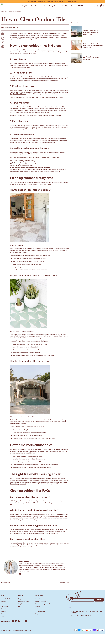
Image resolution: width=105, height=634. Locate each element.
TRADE (80, 6)
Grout (45, 152)
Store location (5, 606)
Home (2, 11)
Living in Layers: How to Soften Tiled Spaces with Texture (93, 56)
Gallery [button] (73, 6)
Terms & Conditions (18, 630)
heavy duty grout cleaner (39, 169)
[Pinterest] (16, 621)
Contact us (4, 609)
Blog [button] (66, 6)
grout (32, 152)
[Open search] (103, 6)
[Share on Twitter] (2, 42)
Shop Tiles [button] (25, 6)
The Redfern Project (40, 611)
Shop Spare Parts (22, 604)
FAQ (19, 606)
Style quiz (37, 599)
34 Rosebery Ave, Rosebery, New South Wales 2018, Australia (87, 612)
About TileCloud (5, 599)
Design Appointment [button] (56, 6)
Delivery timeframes (23, 601)
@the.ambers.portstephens (19, 417)
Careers (3, 614)
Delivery (3, 611)
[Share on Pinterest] (2, 38)
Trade (2, 616)
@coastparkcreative (16, 331)
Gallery (37, 609)
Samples (37, 606)
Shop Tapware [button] (36, 6)
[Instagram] (19, 621)
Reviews (3, 601)
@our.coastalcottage (16, 245)
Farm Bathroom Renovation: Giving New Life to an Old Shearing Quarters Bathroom (93, 43)
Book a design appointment (42, 604)
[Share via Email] (2, 46)
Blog (6, 11)
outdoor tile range (55, 482)
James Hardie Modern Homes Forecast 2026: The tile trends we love (90, 30)
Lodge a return (22, 599)
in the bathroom (47, 52)
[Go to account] (94, 6)
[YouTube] (26, 621)
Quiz (45, 6)
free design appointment (18, 484)
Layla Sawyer (24, 561)
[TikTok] (23, 621)
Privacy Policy (27, 630)
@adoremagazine (28, 331)
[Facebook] (13, 621)
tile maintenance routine (55, 449)
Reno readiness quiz (40, 601)
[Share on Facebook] (2, 33)
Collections (4, 604)
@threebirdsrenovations (35, 417)
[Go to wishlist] (97, 6)
